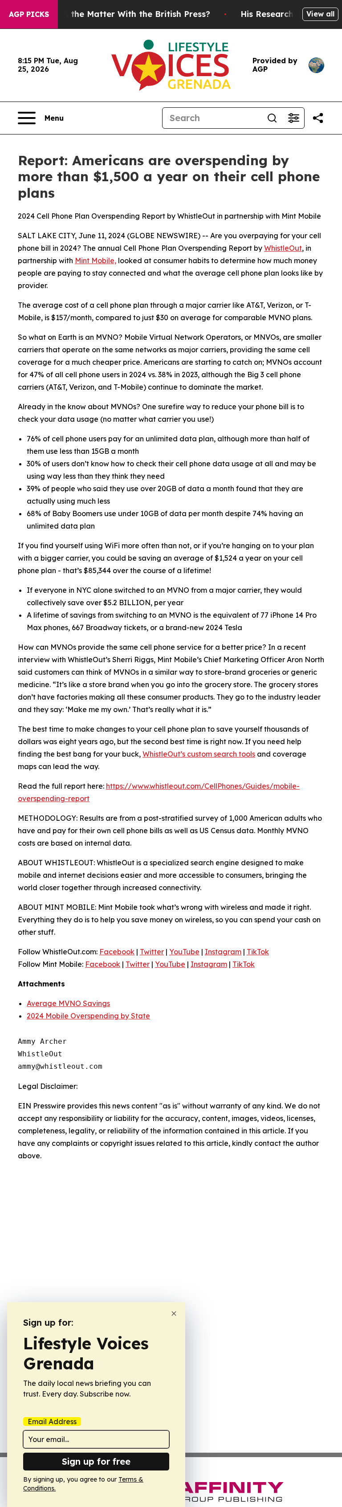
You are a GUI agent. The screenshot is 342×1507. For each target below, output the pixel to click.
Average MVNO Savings (68, 1003)
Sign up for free (96, 1461)
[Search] (272, 118)
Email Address (52, 1421)
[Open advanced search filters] (293, 118)
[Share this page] (318, 118)
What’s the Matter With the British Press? (125, 14)
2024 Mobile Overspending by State (88, 1015)
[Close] (174, 1313)
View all (320, 13)
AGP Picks (29, 14)
